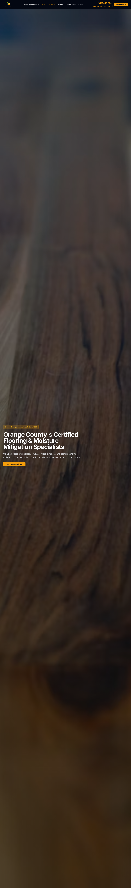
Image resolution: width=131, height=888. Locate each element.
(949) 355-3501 (105, 3)
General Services (30, 4)
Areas (80, 4)
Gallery (60, 4)
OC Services (48, 4)
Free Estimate (121, 4)
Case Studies (71, 4)
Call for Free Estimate (14, 464)
